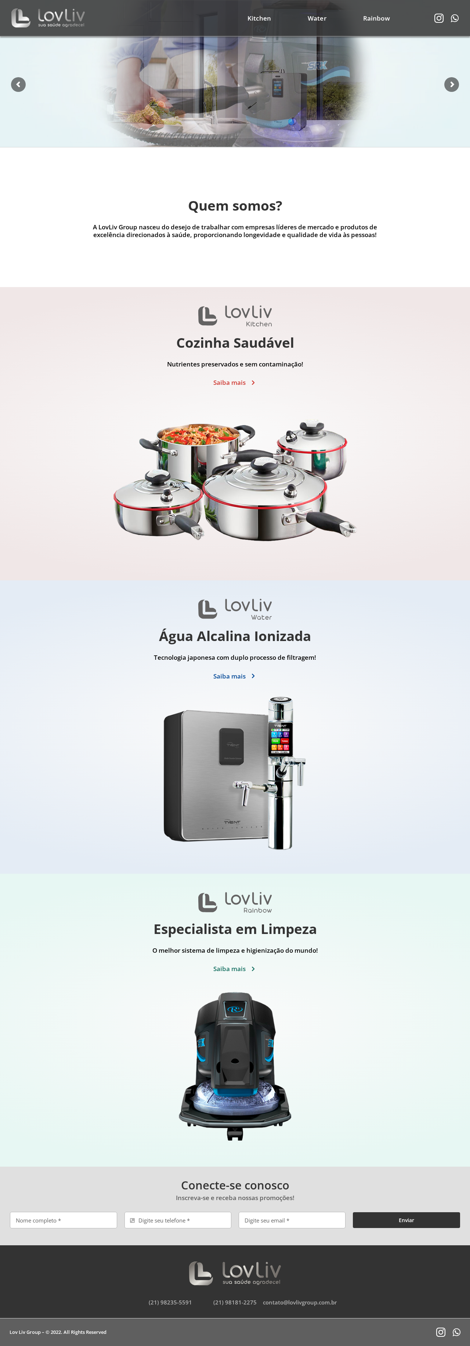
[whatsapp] (455, 18)
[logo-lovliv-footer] (235, 1264)
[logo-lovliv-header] (48, 11)
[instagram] (439, 18)
